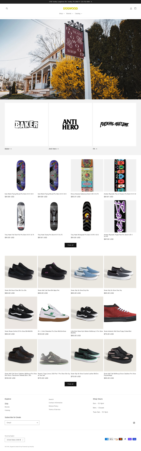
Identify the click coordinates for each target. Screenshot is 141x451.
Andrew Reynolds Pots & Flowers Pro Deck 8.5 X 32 (120, 194)
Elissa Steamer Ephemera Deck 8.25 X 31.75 (85, 194)
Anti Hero (52, 149)
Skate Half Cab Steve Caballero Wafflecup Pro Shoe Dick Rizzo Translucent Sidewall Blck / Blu (21, 374)
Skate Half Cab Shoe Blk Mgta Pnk (48, 290)
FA (94, 149)
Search (51, 399)
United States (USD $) (14, 440)
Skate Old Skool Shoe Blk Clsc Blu (15, 290)
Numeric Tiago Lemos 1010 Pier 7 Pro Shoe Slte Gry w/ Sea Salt (54, 374)
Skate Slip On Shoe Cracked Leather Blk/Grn (84, 373)
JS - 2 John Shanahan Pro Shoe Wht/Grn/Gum (52, 331)
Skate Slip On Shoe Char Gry (113, 290)
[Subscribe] (37, 422)
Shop (6, 403)
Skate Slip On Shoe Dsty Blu (80, 290)
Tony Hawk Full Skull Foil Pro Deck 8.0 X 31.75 (19, 234)
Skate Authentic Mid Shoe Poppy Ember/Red (117, 331)
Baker (7, 149)
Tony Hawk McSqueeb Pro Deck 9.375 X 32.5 (85, 234)
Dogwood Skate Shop (16, 446)
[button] (7, 8)
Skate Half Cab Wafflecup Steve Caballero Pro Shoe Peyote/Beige (120, 374)
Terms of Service (54, 409)
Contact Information (55, 402)
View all (71, 245)
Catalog (7, 410)
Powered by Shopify (28, 446)
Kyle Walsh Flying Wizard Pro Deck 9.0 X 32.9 (19, 194)
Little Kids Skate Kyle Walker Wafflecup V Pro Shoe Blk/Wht (87, 332)
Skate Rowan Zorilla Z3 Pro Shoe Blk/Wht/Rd (18, 331)
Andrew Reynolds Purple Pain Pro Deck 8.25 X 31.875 (118, 235)
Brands (7, 407)
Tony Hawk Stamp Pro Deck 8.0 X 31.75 (50, 234)
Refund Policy (53, 406)
